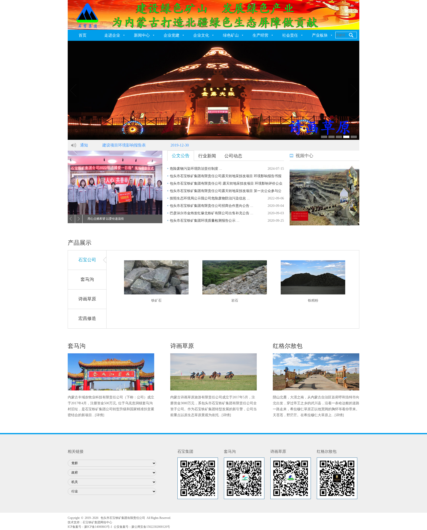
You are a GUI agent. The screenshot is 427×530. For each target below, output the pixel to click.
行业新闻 (207, 155)
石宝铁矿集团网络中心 (97, 522)
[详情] (99, 415)
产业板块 (320, 35)
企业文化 (201, 35)
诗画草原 (87, 298)
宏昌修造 (87, 318)
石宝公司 (87, 259)
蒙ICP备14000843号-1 (98, 527)
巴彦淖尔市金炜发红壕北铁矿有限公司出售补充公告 (147, 145)
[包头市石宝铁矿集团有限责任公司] (213, 14)
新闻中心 (142, 35)
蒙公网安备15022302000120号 (150, 527)
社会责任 (290, 35)
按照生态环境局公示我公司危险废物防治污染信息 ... (210, 198)
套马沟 (87, 279)
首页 (82, 35)
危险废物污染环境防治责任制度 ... (196, 168)
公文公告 (181, 155)
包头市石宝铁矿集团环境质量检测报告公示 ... (204, 220)
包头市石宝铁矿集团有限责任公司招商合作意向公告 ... (211, 206)
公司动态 (233, 155)
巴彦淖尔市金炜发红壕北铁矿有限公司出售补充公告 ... (211, 213)
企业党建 (171, 35)
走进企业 (112, 35)
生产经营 (260, 35)
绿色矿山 (231, 35)
